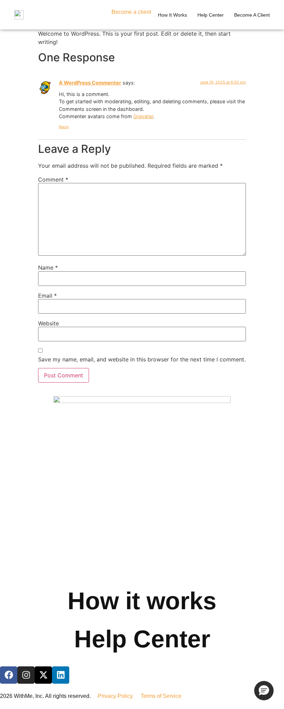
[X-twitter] (43, 675)
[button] (264, 690)
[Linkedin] (60, 675)
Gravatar (143, 116)
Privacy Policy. (119, 696)
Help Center (142, 639)
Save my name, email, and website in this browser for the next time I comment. (142, 359)
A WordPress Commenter (90, 83)
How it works (172, 15)
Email (47, 295)
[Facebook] (8, 675)
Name (48, 267)
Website (48, 323)
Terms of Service (161, 696)
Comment (53, 179)
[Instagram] (26, 675)
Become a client (131, 12)
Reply (64, 126)
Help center (210, 15)
